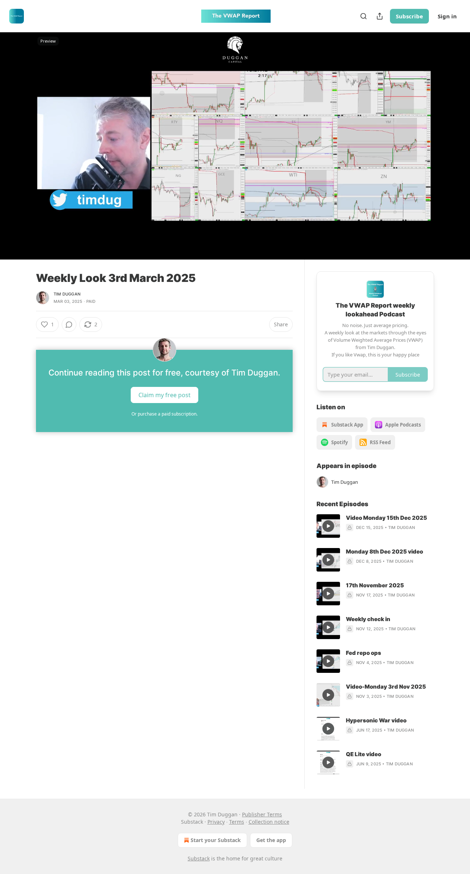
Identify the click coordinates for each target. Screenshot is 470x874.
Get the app (271, 840)
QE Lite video (363, 754)
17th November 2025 (375, 585)
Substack (199, 858)
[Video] (18, 137)
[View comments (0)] (452, 146)
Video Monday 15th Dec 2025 (386, 517)
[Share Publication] (379, 16)
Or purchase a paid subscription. (164, 414)
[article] (375, 526)
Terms (236, 821)
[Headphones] (18, 153)
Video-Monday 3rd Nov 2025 (386, 686)
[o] (328, 526)
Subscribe (409, 16)
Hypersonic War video (376, 720)
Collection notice (269, 821)
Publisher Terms (262, 814)
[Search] (363, 16)
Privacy (216, 821)
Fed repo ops (363, 652)
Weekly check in (368, 619)
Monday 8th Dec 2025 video (384, 551)
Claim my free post (164, 395)
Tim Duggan (67, 294)
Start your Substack (216, 840)
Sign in (447, 16)
